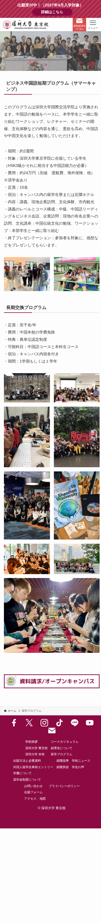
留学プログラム (61, 754)
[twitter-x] (29, 723)
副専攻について (61, 748)
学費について (22, 773)
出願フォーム (33, 792)
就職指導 (62, 760)
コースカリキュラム (65, 741)
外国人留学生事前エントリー (33, 767)
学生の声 (78, 767)
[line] (74, 723)
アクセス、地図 (35, 798)
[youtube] (90, 723)
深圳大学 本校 (35, 754)
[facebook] (14, 723)
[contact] (52, 731)
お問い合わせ (33, 786)
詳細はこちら (56, 12)
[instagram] (44, 723)
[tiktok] (59, 723)
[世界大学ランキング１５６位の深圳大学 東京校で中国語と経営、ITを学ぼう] (26, 24)
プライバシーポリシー (64, 786)
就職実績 (62, 767)
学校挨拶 (31, 741)
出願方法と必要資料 (27, 760)
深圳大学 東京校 (36, 748)
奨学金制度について (27, 779)
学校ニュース (81, 760)
